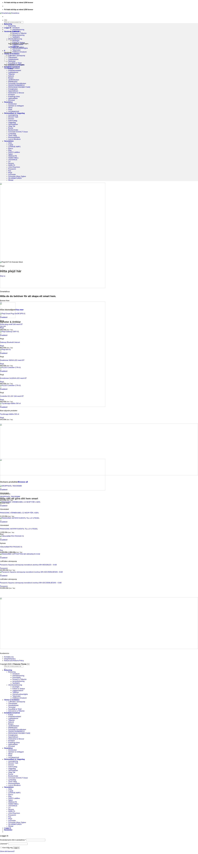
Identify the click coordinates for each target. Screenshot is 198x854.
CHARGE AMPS (14, 147)
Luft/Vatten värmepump (16, 55)
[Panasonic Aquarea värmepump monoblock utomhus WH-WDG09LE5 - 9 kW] (20, 554)
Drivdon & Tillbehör (19, 33)
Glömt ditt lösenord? (7, 851)
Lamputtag (12, 134)
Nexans (11, 163)
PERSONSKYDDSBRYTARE (19, 87)
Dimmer (11, 119)
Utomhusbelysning (15, 685)
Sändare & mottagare (16, 106)
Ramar (10, 128)
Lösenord (4, 844)
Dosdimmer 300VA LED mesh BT (12, 360)
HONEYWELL (13, 158)
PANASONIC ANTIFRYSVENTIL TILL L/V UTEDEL (19, 529)
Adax (10, 143)
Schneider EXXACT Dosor (18, 132)
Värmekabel (12, 57)
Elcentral (11, 100)
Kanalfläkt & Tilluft (14, 63)
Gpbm (10, 154)
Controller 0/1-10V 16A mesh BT (12, 396)
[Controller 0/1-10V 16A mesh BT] (10, 385)
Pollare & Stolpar (18, 42)
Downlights (16, 31)
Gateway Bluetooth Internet (10, 342)
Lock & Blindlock (14, 139)
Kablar (10, 68)
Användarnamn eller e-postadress (13, 840)
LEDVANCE (12, 160)
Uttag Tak (11, 126)
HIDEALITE (12, 156)
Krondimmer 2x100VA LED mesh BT (13, 378)
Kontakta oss (9, 657)
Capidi (10, 145)
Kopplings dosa (14, 96)
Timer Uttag (12, 135)
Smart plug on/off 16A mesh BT (11, 324)
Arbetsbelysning (18, 29)
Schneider (12, 174)
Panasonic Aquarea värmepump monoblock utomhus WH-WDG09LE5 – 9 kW (28, 565)
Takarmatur (16, 50)
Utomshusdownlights (20, 48)
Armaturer (16, 28)
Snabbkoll (3, 317)
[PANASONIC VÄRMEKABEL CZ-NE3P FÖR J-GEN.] (20, 502)
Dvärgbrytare (13, 89)
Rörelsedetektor (14, 137)
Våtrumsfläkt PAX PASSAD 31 (11, 547)
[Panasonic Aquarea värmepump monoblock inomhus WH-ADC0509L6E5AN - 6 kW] (31, 572)
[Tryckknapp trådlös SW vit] (10, 403)
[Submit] (5, 668)
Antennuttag (12, 121)
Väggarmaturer (17, 44)
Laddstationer (13, 72)
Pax (9, 171)
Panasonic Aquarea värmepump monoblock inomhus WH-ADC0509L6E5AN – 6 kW (30, 583)
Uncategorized (13, 111)
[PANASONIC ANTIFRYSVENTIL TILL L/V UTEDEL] (19, 518)
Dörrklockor (12, 104)
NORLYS (11, 165)
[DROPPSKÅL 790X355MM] (11, 486)
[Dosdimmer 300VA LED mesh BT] (5, 349)
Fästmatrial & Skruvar (16, 93)
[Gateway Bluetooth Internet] (9, 331)
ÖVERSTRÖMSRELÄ (16, 85)
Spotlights (16, 37)
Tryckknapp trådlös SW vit (9, 414)
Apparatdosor (13, 91)
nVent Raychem (14, 167)
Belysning (8, 24)
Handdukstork (13, 59)
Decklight (15, 41)
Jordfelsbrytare (13, 80)
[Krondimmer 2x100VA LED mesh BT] (10, 367)
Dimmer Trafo (13, 117)
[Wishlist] (1, 488)
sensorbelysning (18, 35)
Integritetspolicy (10, 659)
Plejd (10, 109)
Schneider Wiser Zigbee (17, 176)
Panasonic (12, 169)
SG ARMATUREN (15, 178)
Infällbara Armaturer (19, 52)
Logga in (16, 848)
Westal (10, 180)
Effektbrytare (12, 81)
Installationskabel (14, 70)
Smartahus (8, 102)
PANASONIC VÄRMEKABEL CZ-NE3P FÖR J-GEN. (19, 513)
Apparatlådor (13, 98)
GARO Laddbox (14, 152)
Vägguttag (12, 122)
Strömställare (13, 124)
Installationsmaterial (12, 67)
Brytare (11, 78)
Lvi (9, 161)
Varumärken (9, 141)
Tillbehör (15, 46)
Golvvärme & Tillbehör (16, 65)
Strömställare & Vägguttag (14, 113)
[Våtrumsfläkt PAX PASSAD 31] (12, 536)
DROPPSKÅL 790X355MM (10, 497)
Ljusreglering (13, 115)
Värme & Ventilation (11, 54)
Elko (10, 150)
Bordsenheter (13, 130)
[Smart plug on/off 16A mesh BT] (12, 313)
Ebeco (10, 148)
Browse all (23, 482)
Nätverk (11, 76)
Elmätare (11, 94)
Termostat (11, 61)
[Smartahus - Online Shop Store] (9, 13)
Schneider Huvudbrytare (17, 83)
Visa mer (19, 310)
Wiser (10, 108)
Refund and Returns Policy (14, 660)
